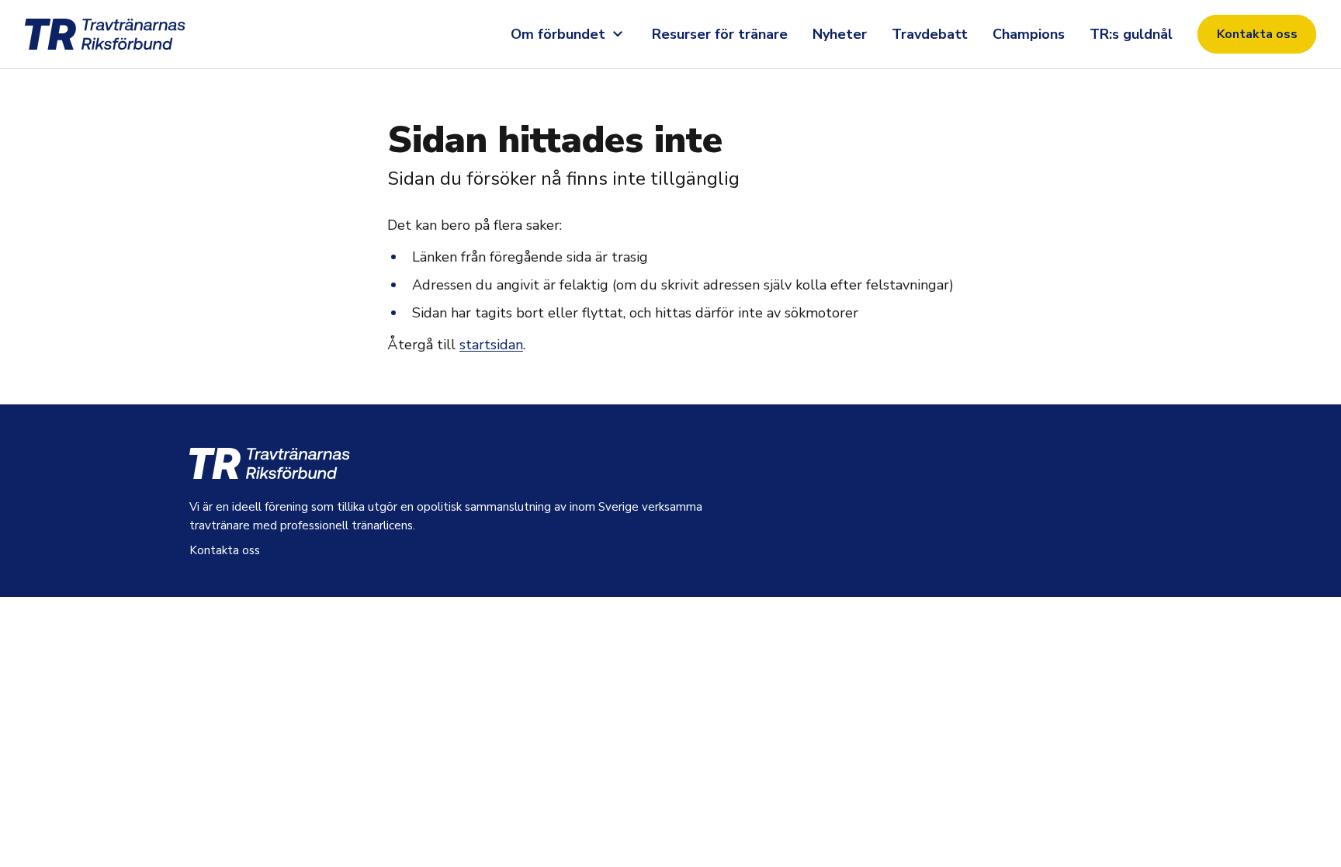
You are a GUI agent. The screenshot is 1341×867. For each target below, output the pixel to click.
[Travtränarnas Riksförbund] (124, 34)
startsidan (491, 344)
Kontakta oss (1257, 34)
